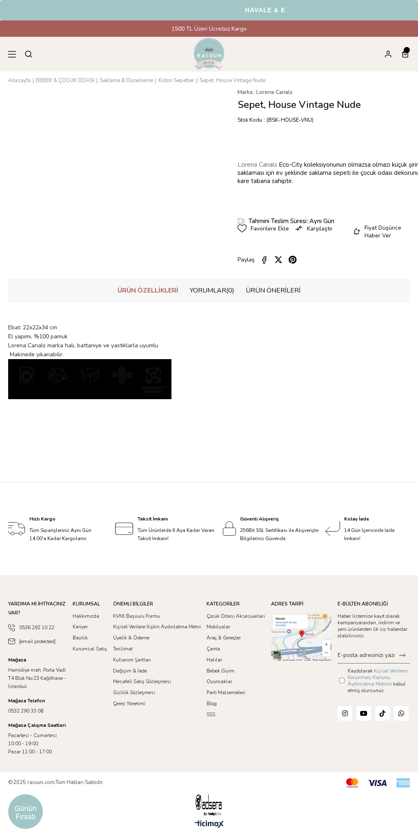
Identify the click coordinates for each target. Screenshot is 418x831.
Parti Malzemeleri (226, 692)
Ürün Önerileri (273, 290)
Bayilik (80, 637)
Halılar (214, 660)
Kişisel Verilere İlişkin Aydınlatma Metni (157, 626)
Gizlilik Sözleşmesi (134, 692)
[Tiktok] (382, 713)
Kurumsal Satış (90, 649)
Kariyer (80, 626)
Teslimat (123, 649)
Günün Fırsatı (26, 811)
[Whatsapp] (401, 713)
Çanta (213, 649)
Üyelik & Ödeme (131, 637)
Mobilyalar (218, 626)
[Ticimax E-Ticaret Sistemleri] (209, 824)
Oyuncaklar (219, 681)
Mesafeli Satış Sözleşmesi (142, 681)
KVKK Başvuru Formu (136, 616)
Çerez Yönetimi (129, 703)
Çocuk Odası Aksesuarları (236, 616)
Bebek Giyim (220, 671)
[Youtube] (363, 713)
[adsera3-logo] (209, 805)
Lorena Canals (258, 165)
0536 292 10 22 (36, 627)
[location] (301, 637)
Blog (212, 703)
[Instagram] (345, 713)
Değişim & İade (130, 671)
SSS (211, 714)
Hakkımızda (86, 616)
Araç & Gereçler (224, 637)
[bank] (378, 783)
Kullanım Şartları (132, 660)
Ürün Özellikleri (148, 290)
